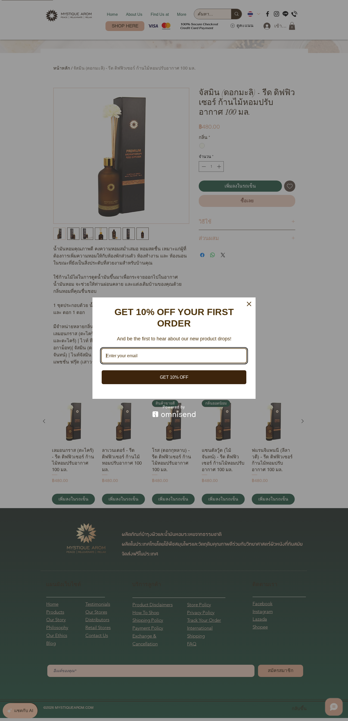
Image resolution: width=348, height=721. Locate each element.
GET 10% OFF (174, 377)
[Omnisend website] (174, 411)
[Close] (249, 303)
